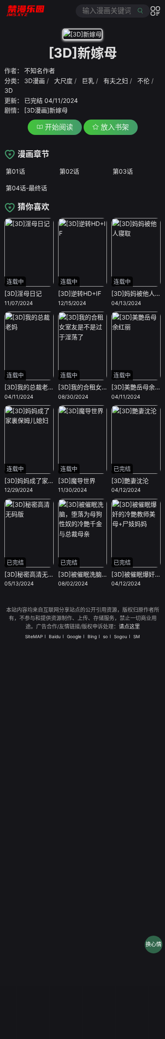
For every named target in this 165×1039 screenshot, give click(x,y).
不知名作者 (39, 70)
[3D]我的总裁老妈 (29, 387)
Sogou (120, 636)
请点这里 (129, 626)
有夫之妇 (115, 80)
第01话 (15, 171)
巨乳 (88, 80)
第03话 (123, 171)
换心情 (153, 944)
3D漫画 (34, 80)
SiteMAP (34, 636)
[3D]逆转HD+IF (79, 293)
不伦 (143, 80)
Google (74, 636)
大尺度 (63, 80)
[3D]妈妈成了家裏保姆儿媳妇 (44, 480)
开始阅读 (58, 127)
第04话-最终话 (26, 188)
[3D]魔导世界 (76, 480)
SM (136, 636)
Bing (92, 636)
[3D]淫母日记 (23, 293)
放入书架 (114, 127)
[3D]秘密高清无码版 (32, 574)
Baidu (55, 636)
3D (8, 90)
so (105, 636)
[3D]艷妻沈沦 (130, 480)
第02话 (69, 171)
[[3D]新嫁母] (82, 36)
